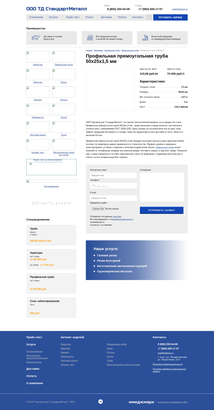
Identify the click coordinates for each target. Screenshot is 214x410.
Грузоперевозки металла (114, 271)
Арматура (66, 344)
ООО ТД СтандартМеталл (56, 9)
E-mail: (93, 192)
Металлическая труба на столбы (123, 364)
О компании (36, 17)
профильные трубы (165, 147)
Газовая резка (107, 255)
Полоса (110, 352)
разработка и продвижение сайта (173, 402)
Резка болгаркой (108, 260)
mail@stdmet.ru (180, 9)
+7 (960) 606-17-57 (150, 9)
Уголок (110, 356)
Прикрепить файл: (98, 203)
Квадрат (65, 352)
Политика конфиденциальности (168, 364)
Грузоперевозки (34, 351)
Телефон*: (95, 180)
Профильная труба (116, 344)
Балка (110, 348)
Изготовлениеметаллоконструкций (37, 356)
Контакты (137, 17)
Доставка (106, 17)
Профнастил (67, 356)
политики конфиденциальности (123, 217)
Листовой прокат (69, 360)
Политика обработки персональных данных (169, 370)
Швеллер (65, 348)
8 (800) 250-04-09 (118, 9)
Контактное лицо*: (98, 170)
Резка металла (33, 362)
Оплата (122, 17)
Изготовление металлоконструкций (122, 266)
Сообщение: (145, 170)
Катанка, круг (67, 364)
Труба (110, 360)
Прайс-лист (72, 17)
